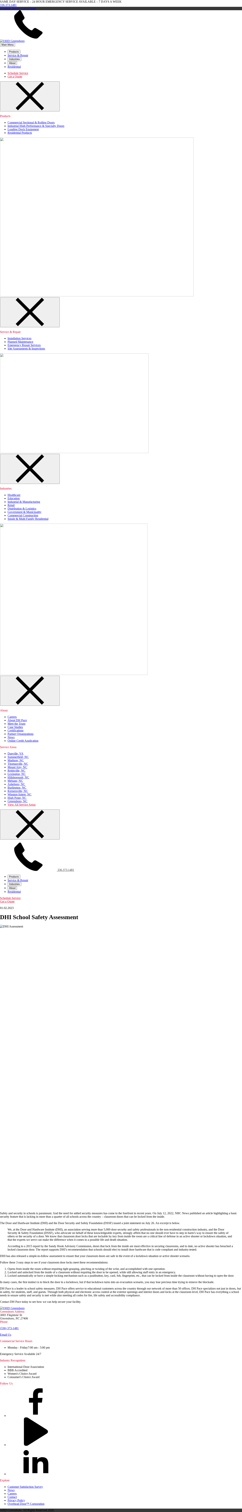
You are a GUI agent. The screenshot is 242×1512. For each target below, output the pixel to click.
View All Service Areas (22, 804)
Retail (11, 505)
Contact (12, 1497)
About (12, 63)
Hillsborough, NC (18, 777)
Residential (14, 66)
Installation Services (19, 338)
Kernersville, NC (18, 791)
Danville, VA (15, 753)
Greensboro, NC (17, 801)
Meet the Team (16, 723)
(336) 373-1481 (9, 1328)
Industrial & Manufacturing (24, 501)
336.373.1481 (8, 5)
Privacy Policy (16, 1500)
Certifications (15, 730)
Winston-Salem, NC (20, 794)
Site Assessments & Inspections (26, 348)
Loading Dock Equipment (23, 129)
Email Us (5, 1334)
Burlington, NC (17, 787)
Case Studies (15, 727)
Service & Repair (18, 55)
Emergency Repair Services (24, 345)
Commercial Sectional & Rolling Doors (31, 122)
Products (14, 51)
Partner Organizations (20, 733)
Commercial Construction (23, 515)
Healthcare (14, 495)
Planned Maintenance (20, 341)
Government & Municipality (24, 512)
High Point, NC (17, 797)
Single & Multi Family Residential (28, 518)
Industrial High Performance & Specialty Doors (36, 125)
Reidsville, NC (16, 770)
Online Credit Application (23, 740)
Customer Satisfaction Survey (25, 1486)
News (11, 737)
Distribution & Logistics (22, 508)
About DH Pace (17, 720)
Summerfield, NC (18, 757)
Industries (14, 59)
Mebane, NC (15, 780)
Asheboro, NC (16, 784)
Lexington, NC (17, 774)
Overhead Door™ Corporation (26, 1503)
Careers (12, 716)
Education (14, 498)
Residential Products (20, 132)
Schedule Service (10, 8)
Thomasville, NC (18, 763)
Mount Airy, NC (17, 767)
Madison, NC (16, 760)
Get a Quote (28, 8)
